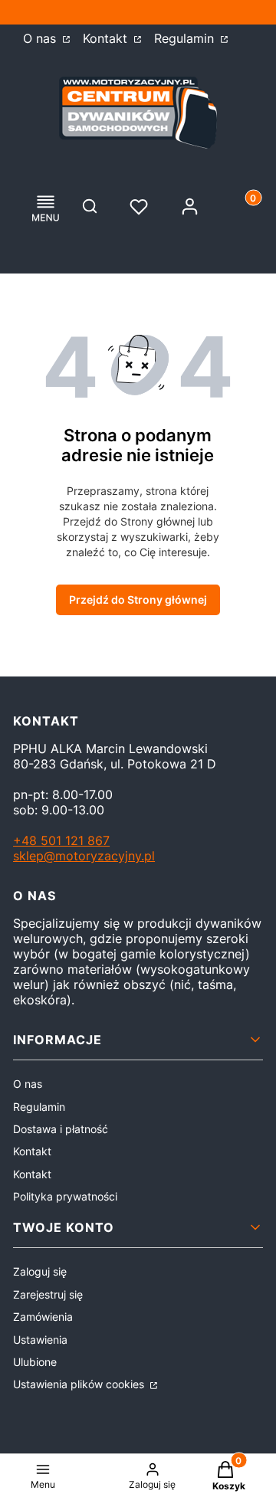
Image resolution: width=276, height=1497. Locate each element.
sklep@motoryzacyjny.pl (84, 855)
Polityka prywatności (65, 1196)
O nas (41, 38)
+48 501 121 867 (61, 840)
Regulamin (186, 38)
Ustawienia (40, 1339)
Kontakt (107, 38)
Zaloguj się (40, 1271)
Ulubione (35, 1361)
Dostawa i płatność (60, 1128)
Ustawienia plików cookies (80, 1384)
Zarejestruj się (48, 1294)
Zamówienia (43, 1316)
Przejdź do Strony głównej (138, 599)
